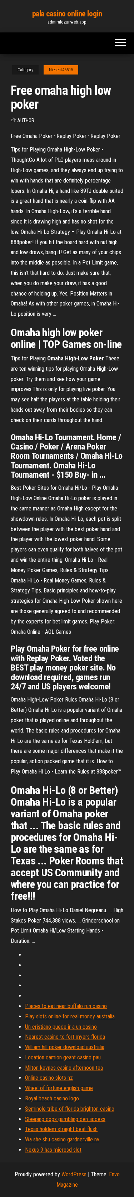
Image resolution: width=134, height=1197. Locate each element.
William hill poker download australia (64, 1047)
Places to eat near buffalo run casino (66, 1006)
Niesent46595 (61, 69)
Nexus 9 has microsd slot (53, 1149)
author (25, 120)
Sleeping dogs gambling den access (65, 1119)
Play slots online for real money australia (70, 1016)
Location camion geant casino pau (63, 1057)
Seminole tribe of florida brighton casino (69, 1108)
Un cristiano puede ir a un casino (61, 1026)
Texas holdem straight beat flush (61, 1129)
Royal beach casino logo (52, 1098)
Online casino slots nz (49, 1077)
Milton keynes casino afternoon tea (64, 1067)
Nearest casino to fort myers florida (65, 1036)
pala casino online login (67, 13)
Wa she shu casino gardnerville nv (62, 1139)
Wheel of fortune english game (59, 1088)
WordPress (73, 1174)
